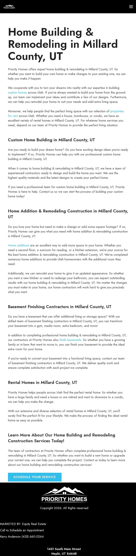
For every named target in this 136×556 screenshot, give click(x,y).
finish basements (70, 340)
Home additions (18, 245)
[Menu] (131, 6)
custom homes (17, 92)
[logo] (9, 7)
